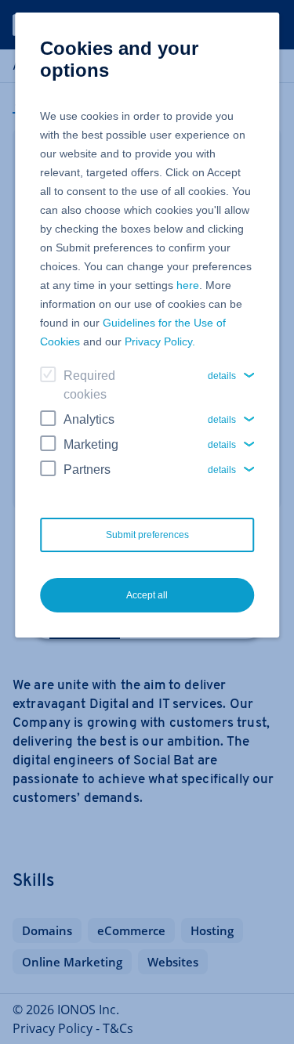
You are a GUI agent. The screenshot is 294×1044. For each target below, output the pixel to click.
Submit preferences (147, 534)
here (187, 285)
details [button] (222, 375)
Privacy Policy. (160, 341)
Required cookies (89, 385)
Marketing (91, 444)
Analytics (89, 419)
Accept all (147, 595)
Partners (87, 469)
